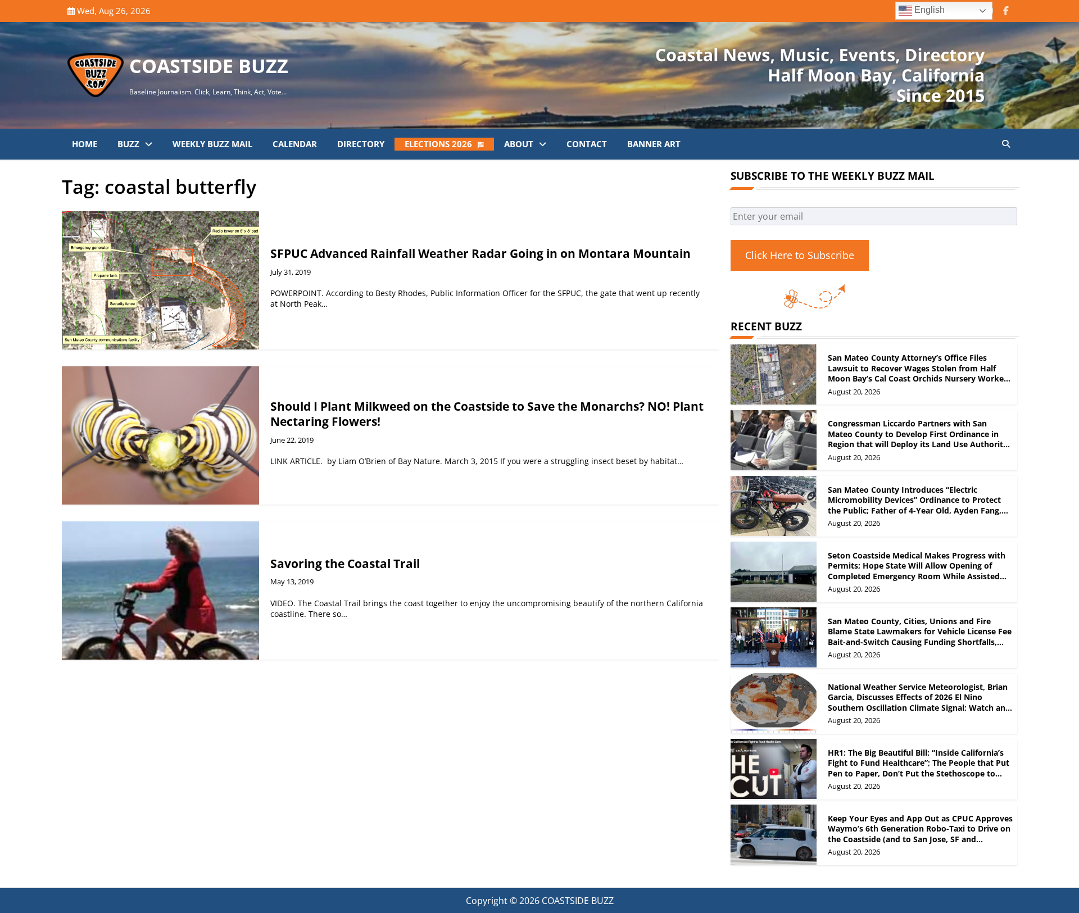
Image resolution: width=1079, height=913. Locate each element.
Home (84, 143)
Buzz (128, 143)
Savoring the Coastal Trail (345, 563)
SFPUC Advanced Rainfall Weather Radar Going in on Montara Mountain (480, 253)
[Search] (1006, 143)
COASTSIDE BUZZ (208, 66)
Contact (586, 143)
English (928, 10)
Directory (360, 143)
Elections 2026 (438, 143)
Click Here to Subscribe (799, 254)
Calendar (295, 143)
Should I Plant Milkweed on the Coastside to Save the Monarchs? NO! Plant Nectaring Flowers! (487, 413)
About (518, 143)
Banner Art (654, 143)
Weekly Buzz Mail (212, 143)
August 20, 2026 (854, 391)
